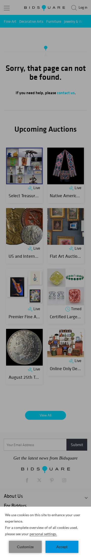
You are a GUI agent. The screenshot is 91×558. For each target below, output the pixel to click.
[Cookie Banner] (45, 532)
